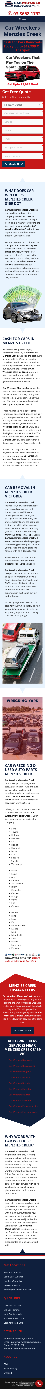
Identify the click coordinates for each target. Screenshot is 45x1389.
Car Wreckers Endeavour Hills (23, 1106)
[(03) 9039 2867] (39, 1383)
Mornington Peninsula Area (17, 1289)
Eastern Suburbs (12, 1285)
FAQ (6, 1364)
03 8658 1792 (27, 14)
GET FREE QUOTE (22, 1030)
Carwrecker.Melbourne (24, 1348)
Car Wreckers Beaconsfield (22, 1065)
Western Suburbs (12, 1272)
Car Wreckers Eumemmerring (23, 1112)
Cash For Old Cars (12, 1305)
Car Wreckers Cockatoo (20, 1088)
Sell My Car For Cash (14, 1318)
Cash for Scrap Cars (13, 1322)
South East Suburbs (13, 1276)
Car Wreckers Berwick (19, 1077)
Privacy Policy (10, 1368)
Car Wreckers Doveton (19, 1094)
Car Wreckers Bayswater (21, 1060)
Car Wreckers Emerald (20, 1100)
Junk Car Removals (13, 1314)
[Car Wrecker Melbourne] (22, 3)
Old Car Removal (12, 1309)
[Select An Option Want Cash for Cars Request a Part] (22, 105)
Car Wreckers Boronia (19, 1083)
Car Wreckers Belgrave (20, 1071)
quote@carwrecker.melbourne (25, 1341)
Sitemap (8, 1372)
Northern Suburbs (13, 1281)
